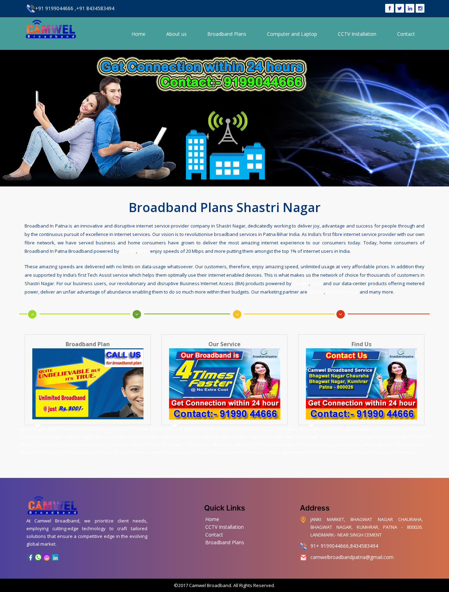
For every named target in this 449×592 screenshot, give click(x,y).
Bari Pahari (171, 436)
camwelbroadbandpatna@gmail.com (352, 557)
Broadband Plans (226, 34)
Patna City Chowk (116, 452)
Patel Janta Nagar (179, 429)
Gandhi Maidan (336, 436)
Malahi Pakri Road (314, 444)
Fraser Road (283, 436)
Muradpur (265, 444)
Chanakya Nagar (282, 429)
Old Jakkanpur (346, 444)
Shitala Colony (149, 429)
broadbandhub (342, 292)
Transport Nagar (74, 429)
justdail (316, 292)
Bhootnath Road (210, 429)
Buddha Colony (218, 436)
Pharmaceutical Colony (246, 429)
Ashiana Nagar (80, 436)
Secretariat (27, 452)
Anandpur (55, 436)
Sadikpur (359, 452)
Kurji (153, 444)
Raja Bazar (204, 452)
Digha (240, 436)
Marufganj (243, 444)
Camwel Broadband (209, 585)
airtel (143, 251)
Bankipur (119, 436)
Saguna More (292, 452)
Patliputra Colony (412, 444)
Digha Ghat (259, 436)
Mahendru (222, 444)
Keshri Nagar (396, 436)
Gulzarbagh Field (367, 436)
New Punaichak (179, 452)
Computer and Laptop (292, 34)
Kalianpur (27, 444)
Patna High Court (378, 444)
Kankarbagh (50, 444)
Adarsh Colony (418, 429)
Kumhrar (98, 429)
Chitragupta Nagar (353, 429)
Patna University (148, 452)
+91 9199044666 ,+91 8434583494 (74, 8)
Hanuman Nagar (84, 452)
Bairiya (101, 436)
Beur (154, 436)
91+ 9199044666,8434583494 (344, 545)
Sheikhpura (407, 452)
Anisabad (138, 436)
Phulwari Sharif (53, 452)
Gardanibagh (307, 436)
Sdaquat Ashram (230, 452)
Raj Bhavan (316, 452)
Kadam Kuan (74, 444)
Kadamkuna (32, 436)
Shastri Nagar (382, 452)
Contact (406, 34)
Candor (128, 251)
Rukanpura (338, 452)
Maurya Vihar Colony (317, 429)
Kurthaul (119, 444)
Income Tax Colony (387, 429)
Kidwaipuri (99, 444)
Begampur (193, 436)
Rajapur (271, 452)
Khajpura (419, 436)
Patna (24, 429)
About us (176, 34)
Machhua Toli (197, 444)
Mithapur (286, 444)
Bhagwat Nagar (45, 429)
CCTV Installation (357, 34)
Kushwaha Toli (121, 429)
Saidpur (254, 452)
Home (139, 34)
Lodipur (138, 444)
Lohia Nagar (171, 444)
